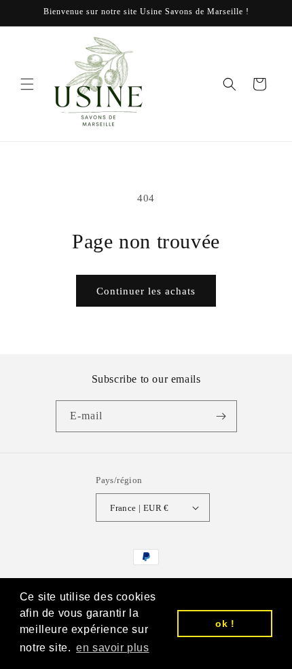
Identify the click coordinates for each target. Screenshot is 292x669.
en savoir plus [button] (112, 647)
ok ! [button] (224, 623)
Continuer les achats (146, 291)
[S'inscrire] (221, 416)
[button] (27, 84)
